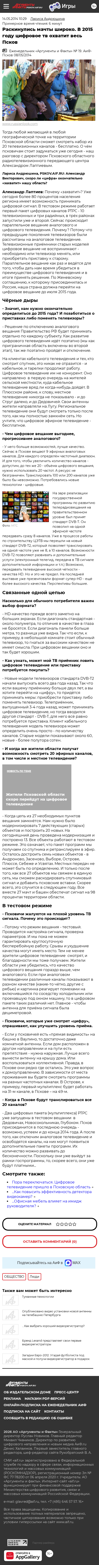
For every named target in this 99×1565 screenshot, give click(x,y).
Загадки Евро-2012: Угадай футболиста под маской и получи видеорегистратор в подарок (56, 1357)
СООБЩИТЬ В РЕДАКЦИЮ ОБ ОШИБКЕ (38, 1418)
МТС (14, 525)
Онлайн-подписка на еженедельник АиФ (45, 1405)
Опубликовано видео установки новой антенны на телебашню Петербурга (56, 1313)
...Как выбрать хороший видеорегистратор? (53, 1326)
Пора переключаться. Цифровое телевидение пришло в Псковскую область (48, 1184)
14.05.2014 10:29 (14, 19)
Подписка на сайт (22, 1411)
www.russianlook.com (20, 124)
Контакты (54, 1411)
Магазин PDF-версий (45, 1399)
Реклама (12, 1399)
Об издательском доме (27, 1392)
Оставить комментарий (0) (50, 1242)
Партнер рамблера (43, 1542)
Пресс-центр (66, 1392)
